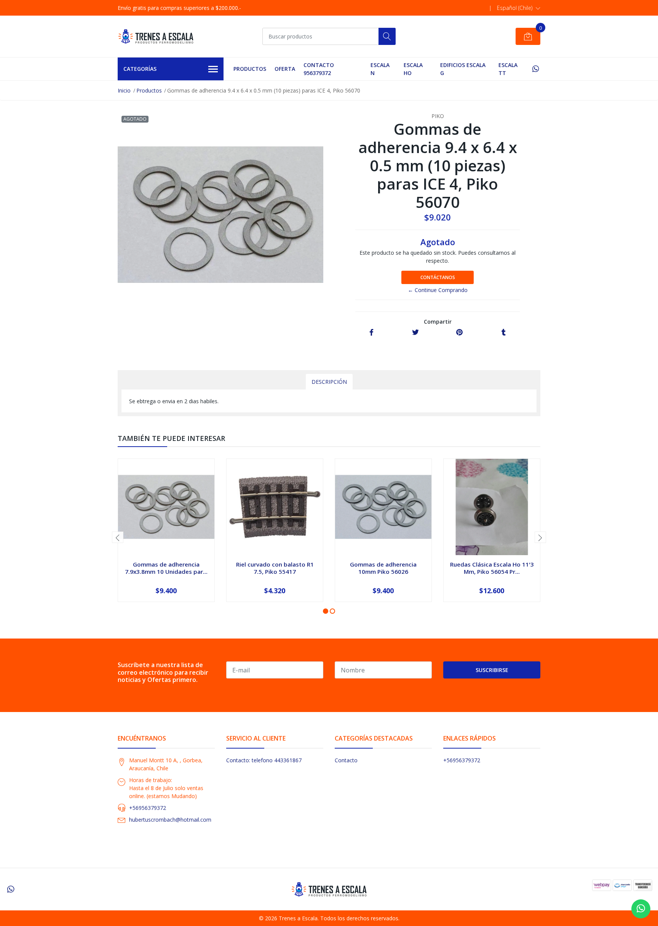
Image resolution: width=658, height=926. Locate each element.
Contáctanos (437, 277)
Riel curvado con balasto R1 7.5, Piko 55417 (275, 567)
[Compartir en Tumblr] (503, 332)
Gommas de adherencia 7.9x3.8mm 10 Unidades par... (166, 567)
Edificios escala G (463, 69)
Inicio (124, 90)
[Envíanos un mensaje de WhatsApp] (640, 908)
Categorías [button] (140, 68)
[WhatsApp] (535, 69)
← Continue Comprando (438, 290)
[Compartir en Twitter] (415, 332)
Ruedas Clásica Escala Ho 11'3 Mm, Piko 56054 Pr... (492, 567)
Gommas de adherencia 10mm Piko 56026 (383, 567)
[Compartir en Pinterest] (459, 332)
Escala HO (413, 69)
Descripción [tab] (329, 381)
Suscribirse (492, 670)
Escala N (380, 69)
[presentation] (117, 537)
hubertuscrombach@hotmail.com (170, 819)
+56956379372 (147, 807)
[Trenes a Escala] (156, 36)
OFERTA (285, 68)
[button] (518, 8)
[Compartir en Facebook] (371, 332)
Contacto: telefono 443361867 (264, 760)
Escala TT (507, 69)
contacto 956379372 (318, 69)
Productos (249, 68)
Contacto (346, 760)
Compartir (438, 321)
